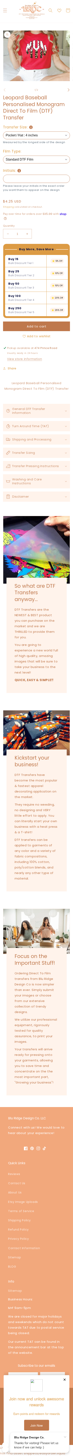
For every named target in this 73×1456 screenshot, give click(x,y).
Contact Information (24, 1248)
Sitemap (14, 1257)
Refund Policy (18, 1229)
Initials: (9, 170)
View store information (24, 359)
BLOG (12, 1267)
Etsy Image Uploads (23, 1202)
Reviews (14, 1174)
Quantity (9, 226)
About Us (15, 1192)
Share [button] (12, 368)
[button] (5, 10)
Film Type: (12, 151)
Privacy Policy (18, 1239)
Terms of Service (21, 1211)
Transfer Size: (15, 127)
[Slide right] (68, 89)
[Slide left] (4, 89)
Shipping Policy (19, 1220)
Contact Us (16, 1183)
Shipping (8, 206)
